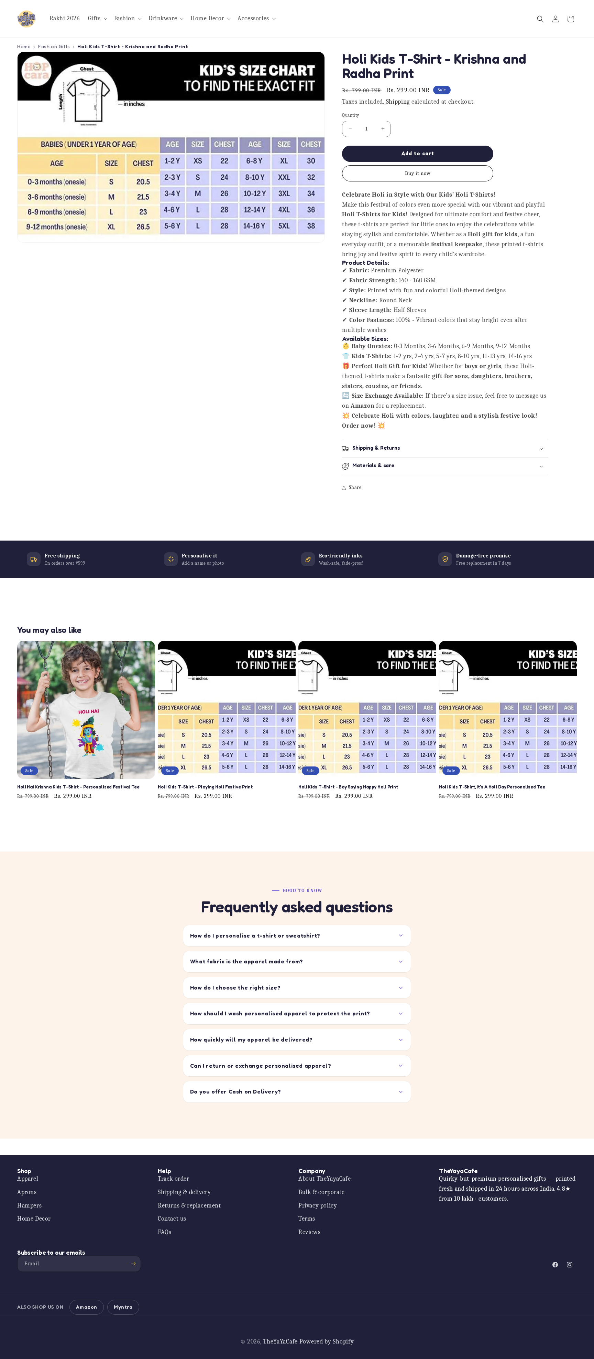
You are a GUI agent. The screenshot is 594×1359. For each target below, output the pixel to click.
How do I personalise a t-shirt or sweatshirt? (255, 935)
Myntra (123, 1307)
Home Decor (34, 1218)
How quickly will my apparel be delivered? (251, 1039)
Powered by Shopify (326, 1341)
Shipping (398, 101)
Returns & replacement (189, 1205)
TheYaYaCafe (280, 1341)
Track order (173, 1178)
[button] (97, 19)
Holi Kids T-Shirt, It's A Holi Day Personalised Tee (492, 787)
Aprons (27, 1191)
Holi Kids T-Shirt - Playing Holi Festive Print (205, 787)
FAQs (164, 1232)
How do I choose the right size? (235, 987)
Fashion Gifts (54, 46)
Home (24, 46)
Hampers (29, 1205)
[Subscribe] (133, 1264)
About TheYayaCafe (324, 1178)
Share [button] (355, 487)
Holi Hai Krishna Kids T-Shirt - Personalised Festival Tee (78, 787)
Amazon (86, 1307)
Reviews (309, 1232)
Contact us (172, 1218)
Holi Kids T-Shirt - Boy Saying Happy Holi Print (348, 787)
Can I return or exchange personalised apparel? (260, 1065)
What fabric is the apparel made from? (246, 961)
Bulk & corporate (321, 1191)
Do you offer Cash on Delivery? (235, 1091)
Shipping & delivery (184, 1191)
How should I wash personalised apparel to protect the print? (280, 1013)
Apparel (27, 1178)
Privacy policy (317, 1205)
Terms (306, 1218)
